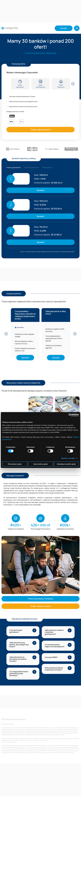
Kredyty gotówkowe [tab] (13, 167)
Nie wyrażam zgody (15, 464)
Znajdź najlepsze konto (40, 129)
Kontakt (63, 28)
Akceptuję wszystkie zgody (66, 464)
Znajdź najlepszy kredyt (40, 606)
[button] (77, 28)
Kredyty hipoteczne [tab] (31, 167)
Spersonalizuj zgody (40, 464)
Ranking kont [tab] (47, 167)
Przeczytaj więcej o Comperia (40, 598)
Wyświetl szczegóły (68, 458)
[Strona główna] (9, 28)
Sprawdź (40, 190)
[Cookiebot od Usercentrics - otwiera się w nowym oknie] (70, 414)
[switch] (30, 450)
